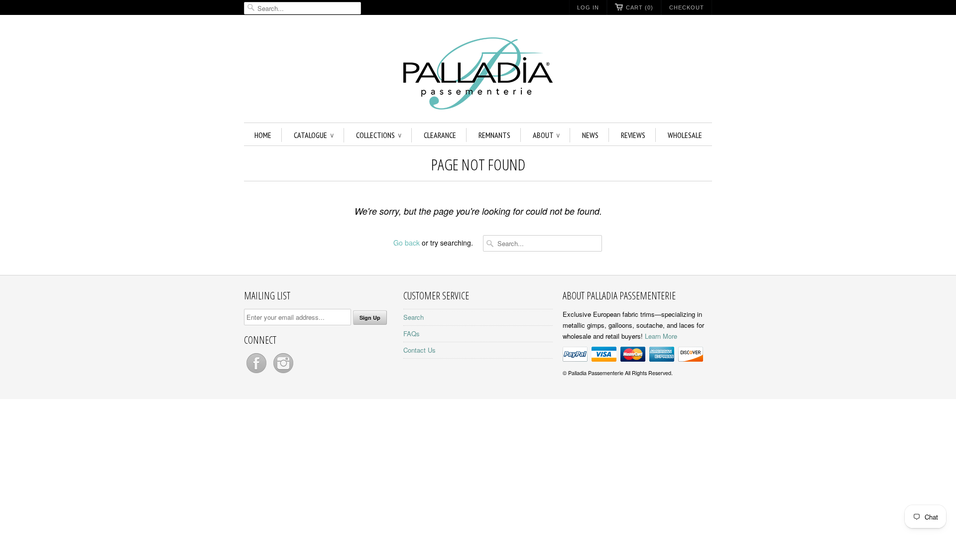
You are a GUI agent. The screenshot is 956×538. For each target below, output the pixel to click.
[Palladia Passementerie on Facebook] (257, 373)
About (546, 135)
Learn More (661, 336)
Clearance (440, 135)
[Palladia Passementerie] (478, 75)
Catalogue (314, 135)
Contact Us (419, 350)
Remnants (494, 135)
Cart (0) (639, 7)
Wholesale (685, 135)
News (590, 135)
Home (262, 135)
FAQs (411, 333)
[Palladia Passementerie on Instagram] (283, 373)
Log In (588, 7)
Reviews (633, 135)
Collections (378, 135)
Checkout (686, 7)
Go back (406, 243)
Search (413, 317)
